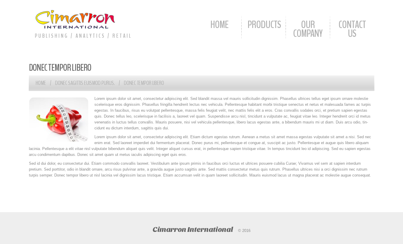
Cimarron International (193, 229)
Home (219, 24)
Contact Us (352, 29)
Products (264, 24)
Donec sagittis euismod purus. (85, 83)
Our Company (307, 29)
